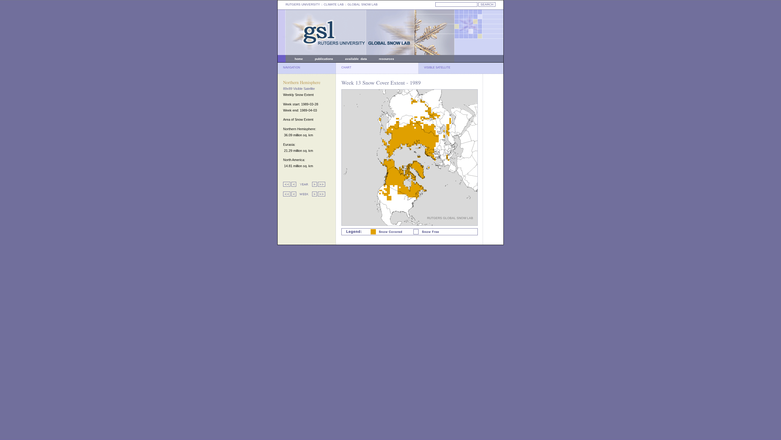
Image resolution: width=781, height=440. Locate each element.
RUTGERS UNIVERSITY (303, 4)
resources (386, 59)
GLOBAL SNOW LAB (362, 4)
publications (324, 59)
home (299, 59)
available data (356, 59)
